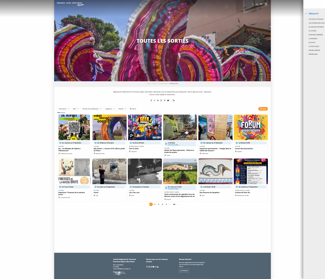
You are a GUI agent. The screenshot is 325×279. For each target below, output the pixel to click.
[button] (257, 4)
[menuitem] (70, 4)
